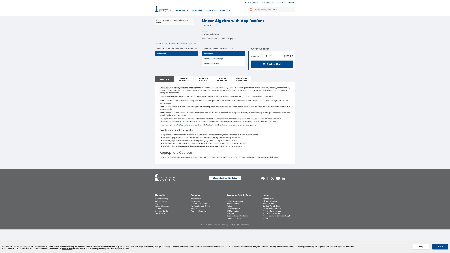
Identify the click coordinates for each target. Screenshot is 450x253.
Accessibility (196, 199)
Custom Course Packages (237, 216)
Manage (421, 247)
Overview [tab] (164, 79)
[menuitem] (183, 11)
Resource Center (162, 211)
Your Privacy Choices (271, 213)
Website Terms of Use (272, 211)
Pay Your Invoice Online (200, 206)
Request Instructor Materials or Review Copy (173, 43)
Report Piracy (268, 203)
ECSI (228, 199)
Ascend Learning (161, 199)
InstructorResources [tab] (242, 79)
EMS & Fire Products (235, 201)
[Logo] (163, 9)
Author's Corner (161, 201)
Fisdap (229, 206)
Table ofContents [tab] (184, 79)
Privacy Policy (268, 199)
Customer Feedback (199, 203)
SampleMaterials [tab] (222, 79)
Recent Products (233, 203)
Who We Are (160, 213)
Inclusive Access (233, 208)
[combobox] (271, 9)
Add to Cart (273, 64)
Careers (158, 208)
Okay (440, 247)
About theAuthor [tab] (203, 79)
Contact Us (195, 201)
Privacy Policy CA (270, 201)
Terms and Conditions (272, 208)
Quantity (255, 56)
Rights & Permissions (271, 206)
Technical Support (198, 211)
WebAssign (181, 125)
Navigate (230, 213)
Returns (194, 208)
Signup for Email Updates (225, 178)
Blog (156, 203)
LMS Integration (233, 211)
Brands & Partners (162, 206)
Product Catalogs (234, 218)
